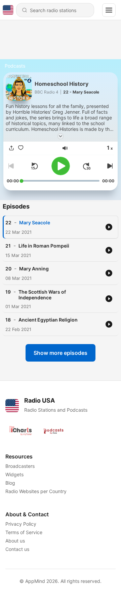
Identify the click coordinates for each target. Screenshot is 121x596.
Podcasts (15, 66)
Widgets (14, 474)
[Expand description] (60, 136)
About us (15, 541)
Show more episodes (60, 352)
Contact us (17, 549)
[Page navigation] (109, 10)
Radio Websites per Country (36, 491)
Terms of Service (23, 532)
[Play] (60, 166)
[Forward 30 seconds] (86, 166)
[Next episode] (109, 166)
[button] (65, 148)
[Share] (11, 148)
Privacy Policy (20, 524)
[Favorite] (21, 148)
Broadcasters (20, 466)
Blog (10, 483)
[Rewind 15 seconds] (34, 166)
